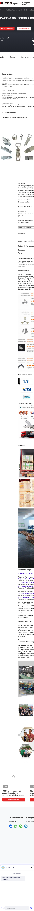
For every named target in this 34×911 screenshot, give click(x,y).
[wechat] (20, 826)
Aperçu (2, 10)
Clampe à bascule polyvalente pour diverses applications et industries (13, 793)
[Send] (31, 908)
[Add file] (2, 908)
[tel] (31, 826)
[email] (10, 826)
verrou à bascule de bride (19, 10)
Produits (8, 10)
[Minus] (31, 867)
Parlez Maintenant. (7, 29)
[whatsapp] (15, 826)
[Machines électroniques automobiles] (13, 776)
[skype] (26, 826)
